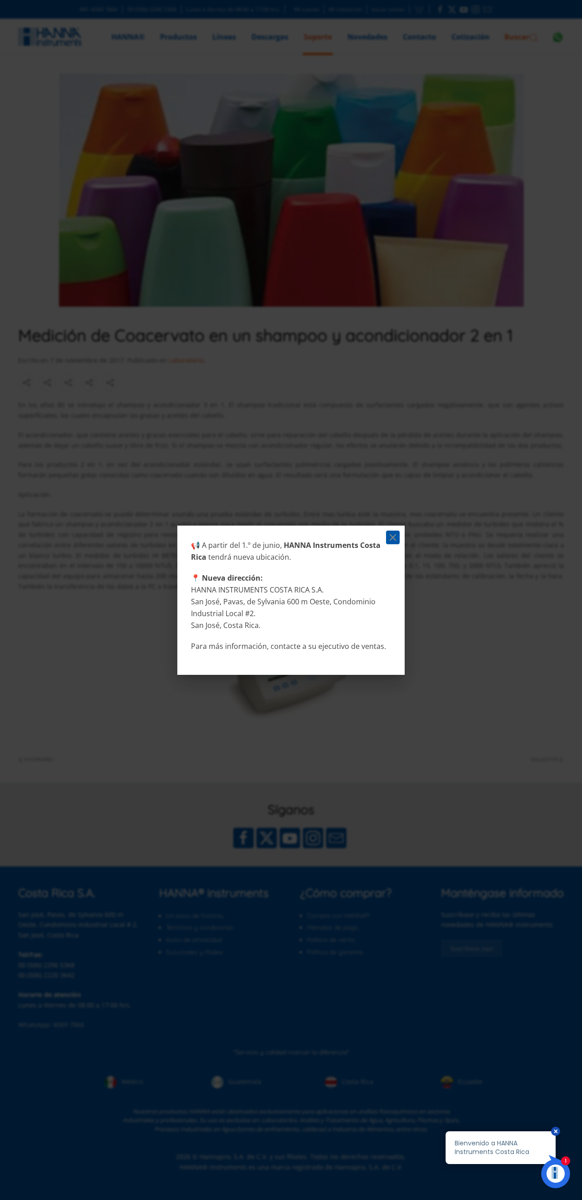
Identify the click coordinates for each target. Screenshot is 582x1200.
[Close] (393, 537)
